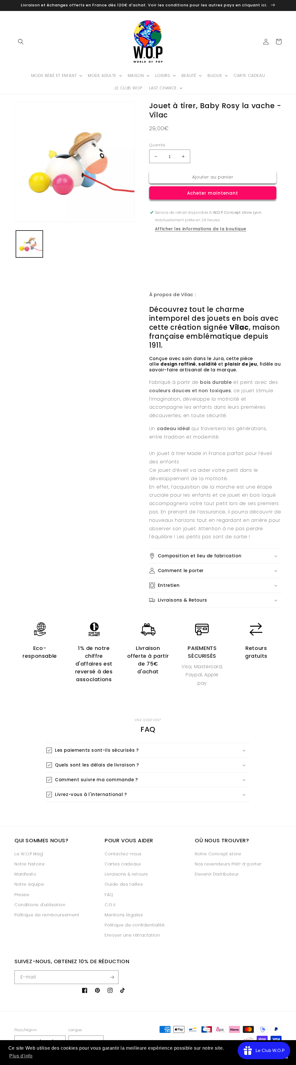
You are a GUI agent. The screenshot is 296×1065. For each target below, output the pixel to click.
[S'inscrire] (112, 977)
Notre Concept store (218, 854)
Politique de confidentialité (135, 925)
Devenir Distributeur (217, 874)
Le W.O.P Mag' (29, 854)
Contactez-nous (123, 854)
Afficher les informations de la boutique (200, 229)
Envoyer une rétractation (132, 935)
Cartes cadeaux (123, 864)
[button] (20, 41)
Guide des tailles (124, 884)
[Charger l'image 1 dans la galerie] (29, 244)
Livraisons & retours (126, 874)
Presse (21, 895)
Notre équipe (29, 884)
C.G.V (110, 905)
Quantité (157, 145)
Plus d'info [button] (21, 1055)
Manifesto (25, 874)
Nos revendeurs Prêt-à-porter (228, 864)
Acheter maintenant (212, 193)
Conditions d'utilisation (39, 905)
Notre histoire (29, 864)
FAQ (109, 895)
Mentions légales (124, 915)
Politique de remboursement (46, 915)
